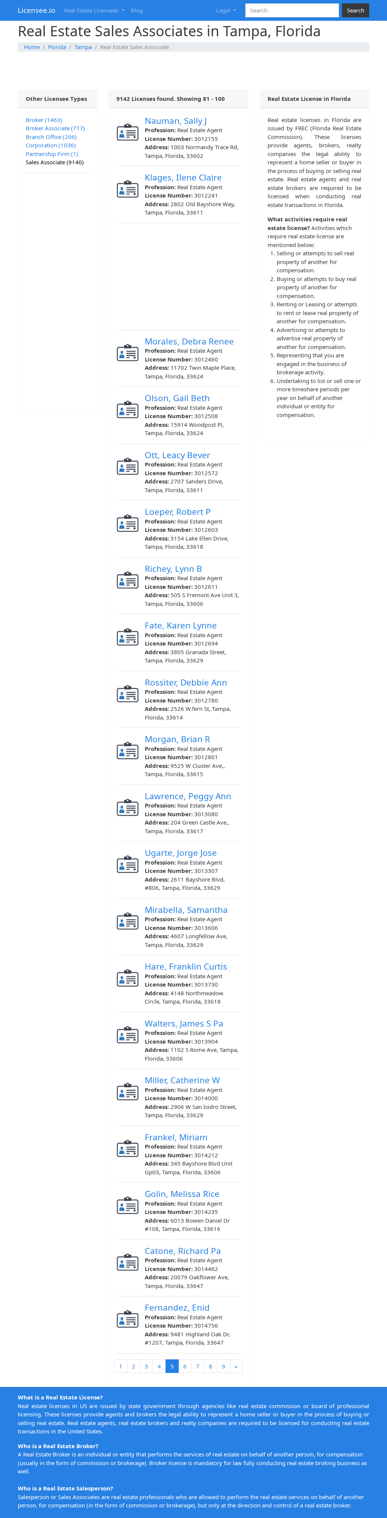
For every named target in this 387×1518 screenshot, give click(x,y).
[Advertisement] (193, 71)
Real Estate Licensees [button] (92, 10)
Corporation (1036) (51, 145)
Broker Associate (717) (55, 128)
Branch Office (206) (51, 137)
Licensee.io (36, 10)
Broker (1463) (44, 120)
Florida (57, 47)
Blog (137, 10)
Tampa (83, 47)
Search (355, 10)
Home (32, 47)
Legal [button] (224, 10)
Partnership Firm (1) (52, 154)
